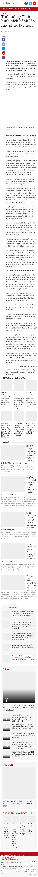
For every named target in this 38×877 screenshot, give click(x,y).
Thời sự (11, 8)
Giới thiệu (33, 871)
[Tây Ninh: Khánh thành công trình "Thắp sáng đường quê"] (13, 582)
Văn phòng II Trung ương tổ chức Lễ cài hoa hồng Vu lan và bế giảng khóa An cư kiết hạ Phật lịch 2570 (19, 429)
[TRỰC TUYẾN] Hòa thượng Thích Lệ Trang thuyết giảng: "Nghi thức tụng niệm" (23, 735)
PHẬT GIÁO (26, 864)
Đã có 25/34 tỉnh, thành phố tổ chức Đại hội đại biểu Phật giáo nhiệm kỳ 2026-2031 (18, 803)
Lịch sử (4, 16)
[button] (32, 831)
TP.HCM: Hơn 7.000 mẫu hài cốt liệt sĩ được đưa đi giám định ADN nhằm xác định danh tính (6, 399)
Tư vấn (10, 12)
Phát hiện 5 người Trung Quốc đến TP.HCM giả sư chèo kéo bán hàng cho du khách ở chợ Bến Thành (6, 430)
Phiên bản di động (15, 855)
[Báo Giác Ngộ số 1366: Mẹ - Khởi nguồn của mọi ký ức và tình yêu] (7, 819)
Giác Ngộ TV (19, 854)
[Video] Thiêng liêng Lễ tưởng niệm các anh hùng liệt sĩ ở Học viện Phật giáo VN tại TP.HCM (22, 727)
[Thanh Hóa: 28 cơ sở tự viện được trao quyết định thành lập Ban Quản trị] (31, 416)
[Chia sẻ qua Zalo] (3, 48)
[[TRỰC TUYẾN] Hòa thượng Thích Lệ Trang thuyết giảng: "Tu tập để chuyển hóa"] (6, 754)
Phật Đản (27, 869)
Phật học (4, 12)
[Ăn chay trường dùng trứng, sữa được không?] (23, 819)
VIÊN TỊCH (33, 864)
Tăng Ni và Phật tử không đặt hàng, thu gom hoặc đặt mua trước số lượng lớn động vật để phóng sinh (22, 625)
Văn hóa (17, 8)
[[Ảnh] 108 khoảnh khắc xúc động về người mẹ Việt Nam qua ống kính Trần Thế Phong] (13, 484)
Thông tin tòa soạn (28, 854)
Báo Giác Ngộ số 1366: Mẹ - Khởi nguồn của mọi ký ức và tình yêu (7, 831)
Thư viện (8, 765)
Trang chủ (5, 8)
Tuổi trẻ (16, 12)
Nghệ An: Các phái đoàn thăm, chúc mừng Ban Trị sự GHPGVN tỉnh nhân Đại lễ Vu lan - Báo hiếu (31, 400)
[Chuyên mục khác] (35, 16)
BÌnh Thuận (26, 871)
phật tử (26, 866)
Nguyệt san (11, 854)
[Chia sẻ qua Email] (3, 53)
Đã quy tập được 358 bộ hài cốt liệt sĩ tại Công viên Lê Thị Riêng (22, 646)
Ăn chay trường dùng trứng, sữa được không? (23, 829)
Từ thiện (9, 16)
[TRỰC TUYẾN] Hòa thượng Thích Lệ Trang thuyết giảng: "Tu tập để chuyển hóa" (23, 754)
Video (22, 8)
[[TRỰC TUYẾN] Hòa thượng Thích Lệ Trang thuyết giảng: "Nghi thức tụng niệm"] (6, 736)
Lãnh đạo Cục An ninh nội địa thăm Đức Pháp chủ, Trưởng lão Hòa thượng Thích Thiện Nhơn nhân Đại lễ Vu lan (22, 636)
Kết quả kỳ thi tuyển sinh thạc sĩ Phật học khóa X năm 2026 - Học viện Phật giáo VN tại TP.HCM (15, 835)
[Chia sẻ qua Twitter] (3, 44)
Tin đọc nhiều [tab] (10, 607)
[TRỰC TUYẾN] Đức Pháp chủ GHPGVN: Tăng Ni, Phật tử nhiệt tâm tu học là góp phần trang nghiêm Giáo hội (22, 718)
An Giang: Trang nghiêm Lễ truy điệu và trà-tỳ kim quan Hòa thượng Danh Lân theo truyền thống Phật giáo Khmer (19, 400)
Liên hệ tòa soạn (5, 855)
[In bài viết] (3, 57)
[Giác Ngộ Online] (12, 858)
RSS (23, 855)
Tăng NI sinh (33, 866)
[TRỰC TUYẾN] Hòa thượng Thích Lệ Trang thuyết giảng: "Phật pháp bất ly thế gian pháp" (19, 707)
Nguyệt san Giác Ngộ (30, 12)
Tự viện (21, 12)
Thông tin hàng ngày (15, 813)
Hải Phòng (33, 869)
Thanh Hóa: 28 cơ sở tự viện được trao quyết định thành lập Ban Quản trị (31, 428)
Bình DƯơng (33, 874)
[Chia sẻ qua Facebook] (3, 39)
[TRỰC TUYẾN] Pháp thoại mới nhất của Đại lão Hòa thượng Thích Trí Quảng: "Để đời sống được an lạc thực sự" (22, 745)
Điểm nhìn (27, 8)
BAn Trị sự (33, 861)
